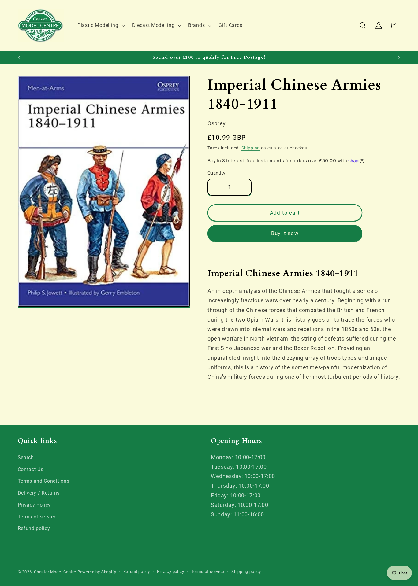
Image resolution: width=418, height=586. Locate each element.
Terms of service (37, 517)
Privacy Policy (34, 505)
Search (26, 457)
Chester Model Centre (55, 571)
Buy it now (285, 233)
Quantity (216, 173)
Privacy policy (170, 571)
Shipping (250, 148)
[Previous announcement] (19, 57)
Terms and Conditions (43, 481)
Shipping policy (246, 571)
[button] (100, 25)
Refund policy (34, 528)
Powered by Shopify (96, 571)
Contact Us (30, 469)
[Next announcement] (399, 57)
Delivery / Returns (39, 493)
